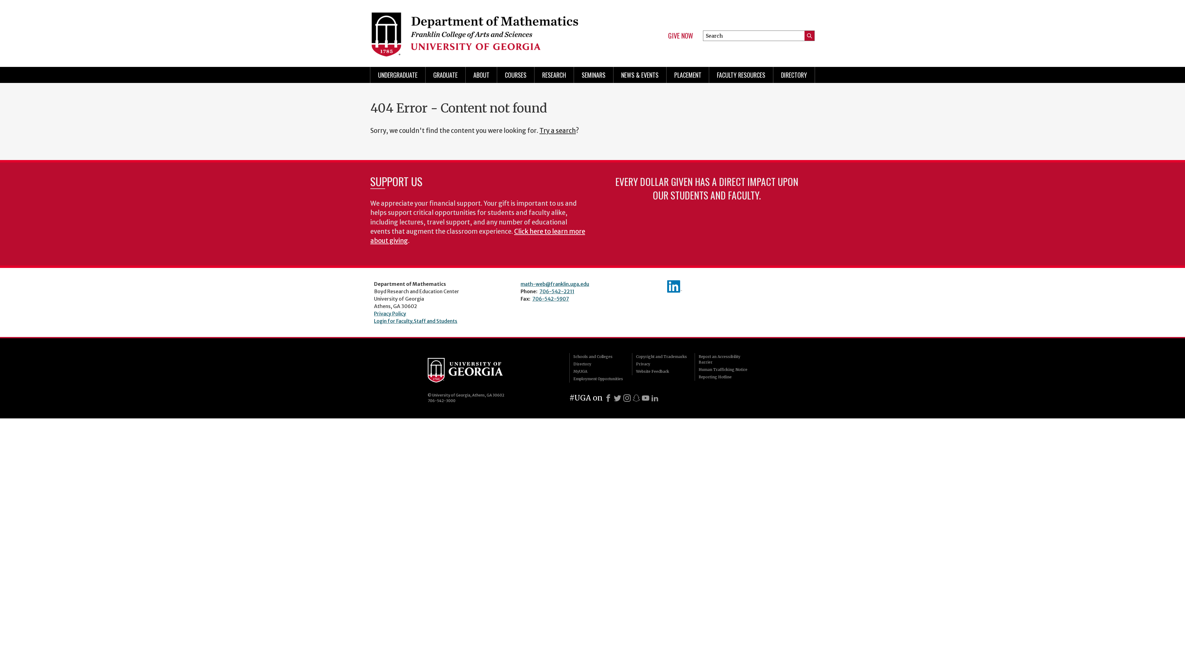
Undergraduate (398, 75)
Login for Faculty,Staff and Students (415, 321)
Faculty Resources (741, 75)
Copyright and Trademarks (661, 356)
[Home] (478, 31)
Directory (794, 75)
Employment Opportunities (598, 378)
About (481, 75)
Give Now (680, 36)
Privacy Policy (390, 313)
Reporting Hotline (715, 377)
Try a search (557, 131)
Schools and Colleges (593, 356)
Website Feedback (652, 371)
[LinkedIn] (655, 398)
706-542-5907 (550, 299)
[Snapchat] (636, 398)
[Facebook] (608, 398)
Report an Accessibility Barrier (719, 359)
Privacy (643, 364)
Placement (687, 75)
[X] (617, 398)
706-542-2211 (556, 291)
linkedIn (674, 286)
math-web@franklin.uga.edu (555, 284)
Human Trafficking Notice (723, 369)
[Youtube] (645, 398)
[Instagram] (627, 398)
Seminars (593, 75)
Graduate (445, 75)
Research (554, 75)
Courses (515, 75)
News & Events (640, 75)
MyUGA (580, 371)
